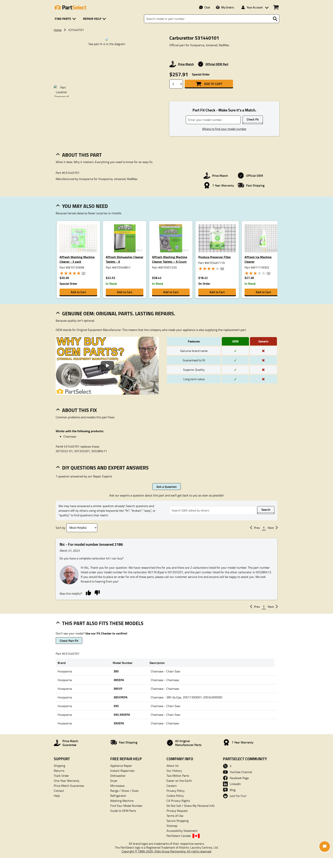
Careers (171, 786)
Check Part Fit (69, 640)
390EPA (119, 723)
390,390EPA (122, 714)
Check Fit (253, 119)
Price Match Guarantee (69, 786)
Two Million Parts (177, 775)
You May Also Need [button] (85, 206)
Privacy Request (177, 811)
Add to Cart (213, 83)
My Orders (227, 7)
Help (57, 796)
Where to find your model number (224, 129)
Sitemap (171, 826)
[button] (66, 18)
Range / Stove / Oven (124, 791)
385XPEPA (121, 697)
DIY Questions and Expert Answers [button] (105, 467)
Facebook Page (239, 778)
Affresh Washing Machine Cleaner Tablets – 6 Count (169, 259)
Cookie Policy (175, 796)
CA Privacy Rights (178, 801)
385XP (118, 688)
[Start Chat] (324, 846)
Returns (59, 770)
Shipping (59, 765)
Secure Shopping (177, 821)
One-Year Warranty (66, 780)
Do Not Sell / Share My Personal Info (190, 806)
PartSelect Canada (178, 836)
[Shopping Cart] (275, 7)
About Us (172, 765)
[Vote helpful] (88, 592)
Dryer (114, 780)
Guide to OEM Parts (123, 811)
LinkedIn (235, 784)
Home (57, 30)
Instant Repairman (122, 770)
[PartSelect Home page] (70, 7)
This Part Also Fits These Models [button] (102, 623)
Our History (174, 770)
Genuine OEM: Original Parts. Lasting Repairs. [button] (118, 313)
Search (265, 509)
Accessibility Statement (182, 831)
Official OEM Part (216, 64)
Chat (207, 7)
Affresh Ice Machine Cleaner (258, 259)
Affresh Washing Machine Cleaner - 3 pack (77, 259)
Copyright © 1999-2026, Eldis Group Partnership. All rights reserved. (167, 851)
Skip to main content (166, 29)
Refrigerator (118, 796)
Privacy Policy (175, 791)
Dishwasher (118, 775)
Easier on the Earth (179, 780)
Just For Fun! (238, 796)
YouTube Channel (241, 772)
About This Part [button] (82, 154)
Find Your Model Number (126, 806)
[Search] (275, 19)
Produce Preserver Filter (214, 257)
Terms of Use (174, 816)
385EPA (119, 680)
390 (116, 706)
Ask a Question (166, 486)
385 (116, 671)
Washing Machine (122, 801)
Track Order (61, 775)
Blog (232, 790)
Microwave (117, 786)
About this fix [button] (79, 410)
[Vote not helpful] (97, 592)
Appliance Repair (121, 765)
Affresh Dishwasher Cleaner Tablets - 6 (124, 259)
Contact (59, 791)
